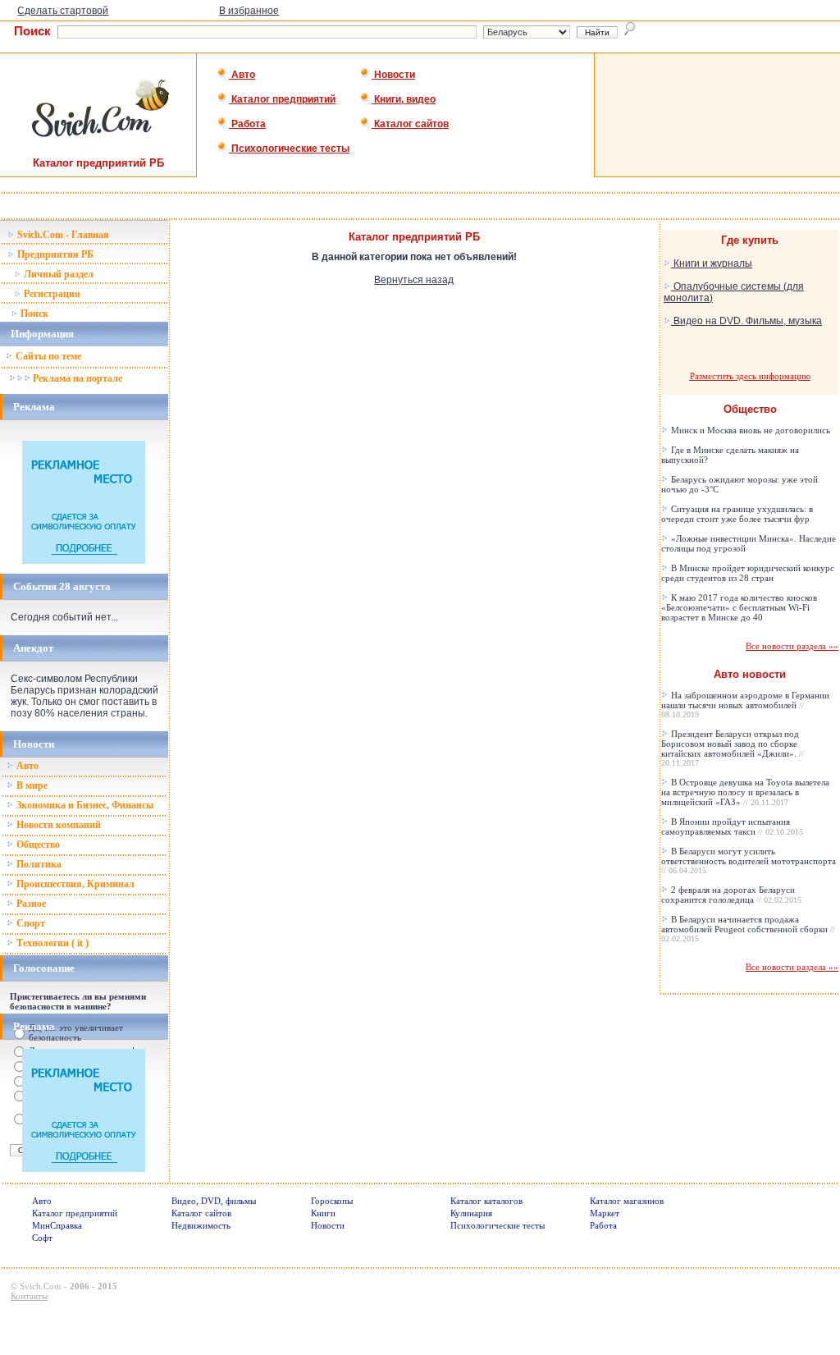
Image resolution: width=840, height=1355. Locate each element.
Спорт (29, 923)
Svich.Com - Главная (62, 234)
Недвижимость (201, 1225)
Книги (323, 1213)
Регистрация (50, 294)
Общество (37, 844)
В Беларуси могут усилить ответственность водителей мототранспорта (748, 860)
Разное (30, 903)
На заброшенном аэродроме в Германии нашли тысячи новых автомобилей (745, 704)
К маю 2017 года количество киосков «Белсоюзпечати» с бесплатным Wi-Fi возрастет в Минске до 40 (739, 607)
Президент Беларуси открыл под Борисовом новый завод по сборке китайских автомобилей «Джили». (732, 748)
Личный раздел (57, 274)
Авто (242, 74)
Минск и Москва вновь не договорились (749, 430)
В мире (31, 785)
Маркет (604, 1213)
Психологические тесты (289, 148)
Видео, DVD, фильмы (213, 1201)
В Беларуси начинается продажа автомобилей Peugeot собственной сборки (748, 928)
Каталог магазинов (627, 1201)
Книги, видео (404, 99)
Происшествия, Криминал (74, 884)
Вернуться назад (414, 280)
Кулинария (471, 1213)
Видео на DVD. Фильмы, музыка (746, 321)
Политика (38, 864)
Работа (247, 124)
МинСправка (57, 1225)
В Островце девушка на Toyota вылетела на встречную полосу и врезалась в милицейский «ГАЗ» (745, 792)
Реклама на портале (76, 378)
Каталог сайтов (410, 124)
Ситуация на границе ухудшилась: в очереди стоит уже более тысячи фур (737, 514)
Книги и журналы (711, 263)
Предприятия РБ (54, 254)
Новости (393, 74)
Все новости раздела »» (792, 646)
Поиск (33, 313)
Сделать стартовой (62, 10)
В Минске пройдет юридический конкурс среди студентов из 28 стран (747, 573)
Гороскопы (332, 1201)
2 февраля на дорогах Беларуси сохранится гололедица (731, 894)
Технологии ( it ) (51, 943)
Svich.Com (41, 1286)
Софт (42, 1238)
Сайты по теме (47, 356)
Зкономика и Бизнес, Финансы (83, 805)
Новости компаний (57, 825)
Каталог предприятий (282, 99)
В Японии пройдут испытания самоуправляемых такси (732, 826)
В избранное (249, 10)
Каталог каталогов (486, 1201)
